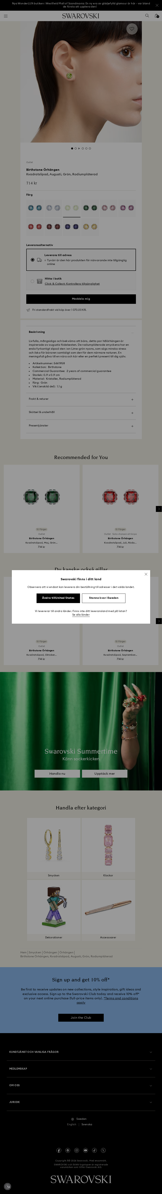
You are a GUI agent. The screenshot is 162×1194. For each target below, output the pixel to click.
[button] (146, 574)
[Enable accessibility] (7, 1186)
